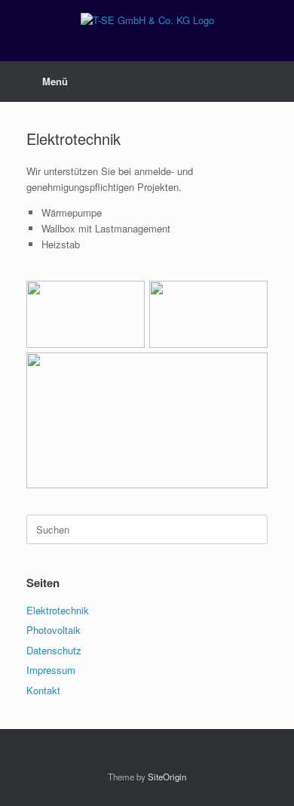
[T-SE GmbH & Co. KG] (147, 19)
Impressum (50, 670)
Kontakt (43, 690)
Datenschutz (53, 650)
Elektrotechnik (57, 610)
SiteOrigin (167, 777)
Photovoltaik (53, 630)
